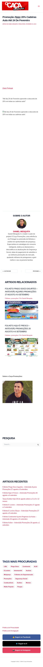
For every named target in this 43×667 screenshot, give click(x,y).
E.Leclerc (7, 570)
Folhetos (7, 298)
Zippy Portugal (7, 88)
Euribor (19, 583)
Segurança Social (21, 578)
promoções (14, 298)
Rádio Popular (9, 586)
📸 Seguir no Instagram (21, 650)
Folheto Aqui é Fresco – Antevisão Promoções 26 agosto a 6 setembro (18, 328)
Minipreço (7, 574)
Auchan (28, 570)
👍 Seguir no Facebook (21, 637)
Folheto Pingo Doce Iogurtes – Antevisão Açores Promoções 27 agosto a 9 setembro (21, 292)
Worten (28, 583)
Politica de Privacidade (10, 627)
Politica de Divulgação (10, 631)
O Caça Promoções (4, 10)
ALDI (35, 566)
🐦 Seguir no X (21, 644)
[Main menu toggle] (39, 6)
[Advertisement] (21, 58)
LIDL (5, 566)
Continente (26, 566)
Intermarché (18, 570)
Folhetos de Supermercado (23, 574)
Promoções (8, 578)
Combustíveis (8, 583)
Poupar (19, 586)
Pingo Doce (15, 566)
